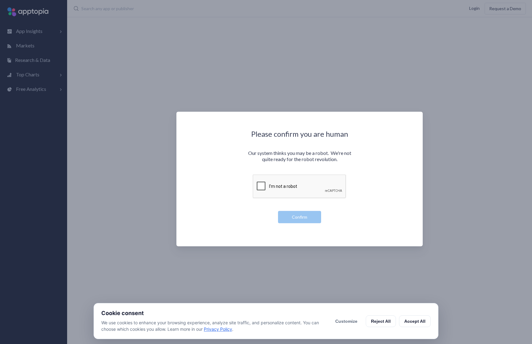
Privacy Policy (218, 329)
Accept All (414, 321)
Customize (346, 321)
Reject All (381, 321)
